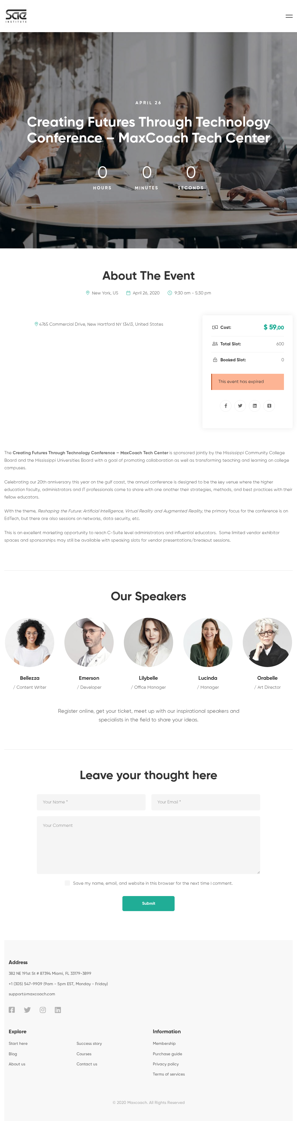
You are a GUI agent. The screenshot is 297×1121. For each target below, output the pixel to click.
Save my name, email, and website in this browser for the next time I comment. (153, 883)
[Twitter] (240, 406)
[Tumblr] (269, 406)
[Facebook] (225, 406)
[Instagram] (43, 1010)
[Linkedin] (254, 406)
